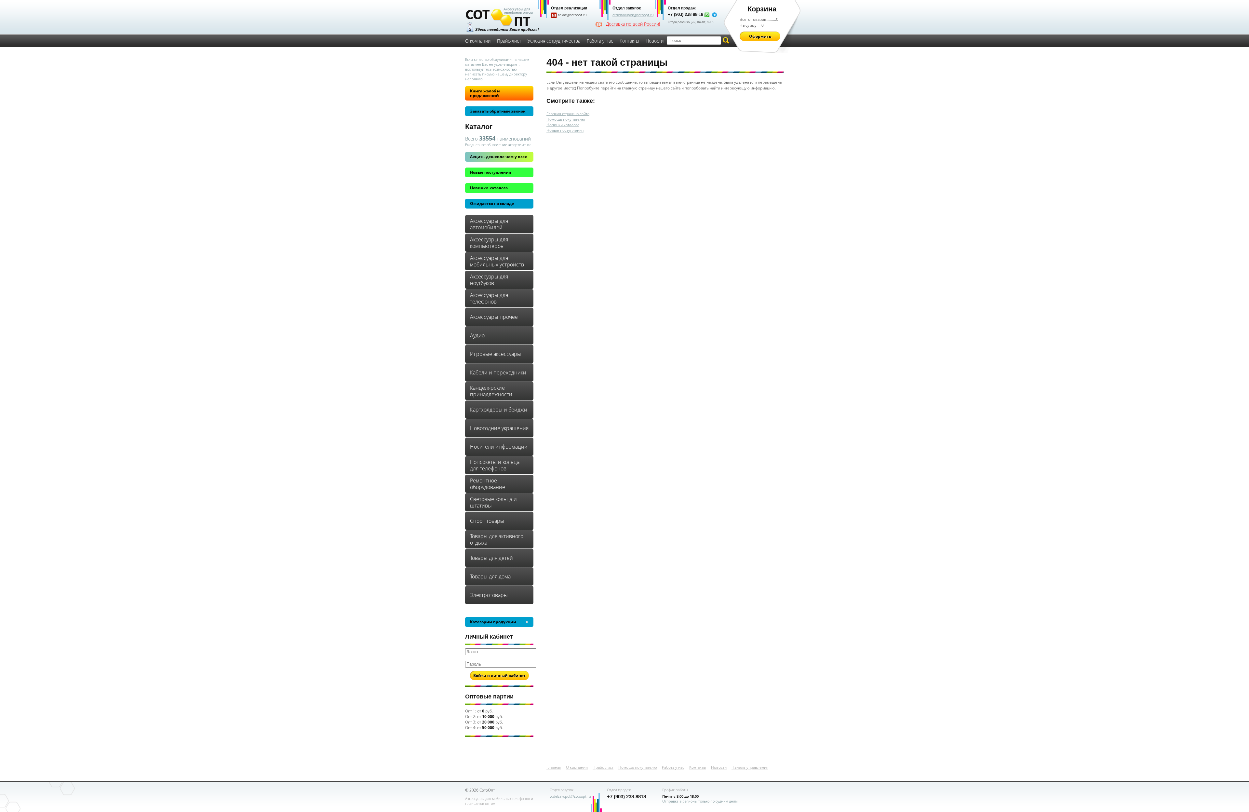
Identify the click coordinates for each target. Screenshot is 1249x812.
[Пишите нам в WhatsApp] (707, 14)
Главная (553, 767)
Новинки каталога (489, 188)
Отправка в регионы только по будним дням (699, 801)
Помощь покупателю (565, 119)
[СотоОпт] (499, 17)
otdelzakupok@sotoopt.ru (632, 14)
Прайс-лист (509, 41)
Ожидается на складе (492, 203)
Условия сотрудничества (554, 41)
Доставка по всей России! (633, 24)
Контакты (629, 41)
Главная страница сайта (567, 113)
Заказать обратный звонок (497, 111)
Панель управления (750, 767)
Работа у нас (600, 41)
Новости (655, 41)
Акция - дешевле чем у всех (498, 156)
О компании (477, 41)
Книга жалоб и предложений (485, 93)
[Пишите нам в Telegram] (714, 14)
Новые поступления (490, 172)
